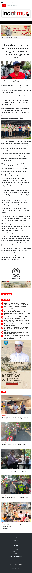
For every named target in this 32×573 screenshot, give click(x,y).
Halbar (4, 522)
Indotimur (16, 548)
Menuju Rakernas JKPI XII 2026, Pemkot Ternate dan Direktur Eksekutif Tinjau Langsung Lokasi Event (15, 418)
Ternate (15, 37)
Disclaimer (16, 553)
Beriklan (16, 540)
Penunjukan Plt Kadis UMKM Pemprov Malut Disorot (15, 471)
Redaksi (16, 549)
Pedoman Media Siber (16, 542)
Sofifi (3, 469)
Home (4, 37)
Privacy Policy (16, 551)
